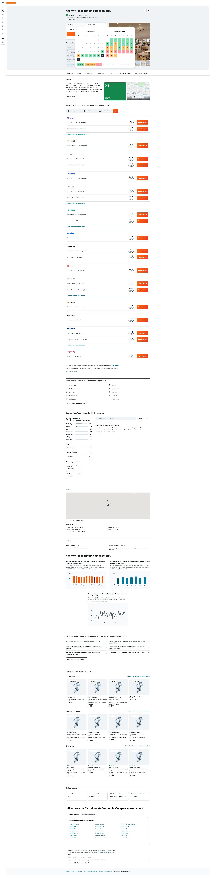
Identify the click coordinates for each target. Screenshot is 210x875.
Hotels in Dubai (125, 826)
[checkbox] (74, 467)
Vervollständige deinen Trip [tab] (89, 814)
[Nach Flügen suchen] (3, 7)
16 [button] (102, 48)
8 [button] (98, 44)
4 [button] (82, 44)
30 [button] (102, 55)
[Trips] (3, 34)
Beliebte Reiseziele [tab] (74, 814)
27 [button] (90, 55)
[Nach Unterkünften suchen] (3, 11)
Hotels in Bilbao (99, 831)
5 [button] (86, 44)
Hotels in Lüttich (74, 826)
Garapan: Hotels (108, 871)
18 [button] (82, 52)
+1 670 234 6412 (70, 19)
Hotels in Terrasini (74, 824)
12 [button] (86, 48)
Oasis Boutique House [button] (114, 732)
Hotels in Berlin (73, 835)
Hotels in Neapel (99, 826)
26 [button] (86, 55)
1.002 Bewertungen (81, 15)
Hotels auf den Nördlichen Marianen (95, 871)
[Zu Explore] (3, 22)
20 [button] (90, 52)
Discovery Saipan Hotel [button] (94, 767)
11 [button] (82, 48)
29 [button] (98, 55)
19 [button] (86, 52)
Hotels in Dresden (99, 828)
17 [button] (78, 52)
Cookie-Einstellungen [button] (71, 371)
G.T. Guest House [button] (71, 732)
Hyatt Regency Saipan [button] (135, 696)
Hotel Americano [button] (92, 697)
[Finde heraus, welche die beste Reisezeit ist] (3, 29)
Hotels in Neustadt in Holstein (102, 838)
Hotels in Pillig (124, 835)
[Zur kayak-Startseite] (11, 3)
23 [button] (102, 52)
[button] (3, 2)
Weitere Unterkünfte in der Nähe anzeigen (138, 676)
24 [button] (78, 55)
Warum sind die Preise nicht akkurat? (78, 863)
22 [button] (98, 52)
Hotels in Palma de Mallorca (128, 824)
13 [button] (90, 48)
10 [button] (78, 48)
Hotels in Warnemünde (75, 838)
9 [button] (102, 44)
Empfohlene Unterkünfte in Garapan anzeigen (137, 746)
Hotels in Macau (125, 828)
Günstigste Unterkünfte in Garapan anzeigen (138, 711)
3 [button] (78, 44)
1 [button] (98, 40)
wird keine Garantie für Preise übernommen (104, 852)
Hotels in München (126, 838)
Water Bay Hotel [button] (71, 697)
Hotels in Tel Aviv (99, 833)
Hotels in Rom (73, 828)
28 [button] (94, 55)
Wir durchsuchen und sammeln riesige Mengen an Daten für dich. (86, 860)
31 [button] (78, 59)
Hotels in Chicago (74, 831)
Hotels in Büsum (74, 833)
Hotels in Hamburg (100, 835)
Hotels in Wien (124, 833)
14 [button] (94, 48)
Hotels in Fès (124, 831)
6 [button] (90, 44)
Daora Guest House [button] (134, 732)
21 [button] (94, 52)
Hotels (73, 871)
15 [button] (98, 48)
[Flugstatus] (3, 26)
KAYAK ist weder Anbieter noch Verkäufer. (79, 857)
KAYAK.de (68, 871)
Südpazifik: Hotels (81, 871)
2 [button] (102, 40)
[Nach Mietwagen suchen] (3, 14)
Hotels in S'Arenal (99, 824)
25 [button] (82, 55)
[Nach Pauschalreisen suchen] (3, 17)
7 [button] (94, 44)
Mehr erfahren (115, 365)
